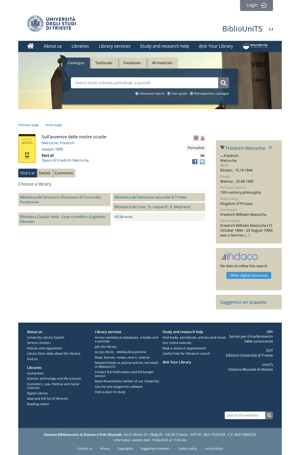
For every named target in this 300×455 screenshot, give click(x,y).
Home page (53, 125)
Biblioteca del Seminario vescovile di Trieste (150, 197)
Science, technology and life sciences (54, 378)
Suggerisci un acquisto (243, 302)
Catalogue (76, 62)
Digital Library (37, 393)
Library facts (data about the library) (53, 353)
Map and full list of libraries (47, 398)
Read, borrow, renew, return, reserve (122, 357)
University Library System (45, 337)
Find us (32, 359)
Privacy (105, 448)
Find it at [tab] (27, 173)
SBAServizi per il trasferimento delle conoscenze (251, 336)
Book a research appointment (184, 348)
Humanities (35, 373)
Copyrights (125, 448)
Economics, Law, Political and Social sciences (53, 386)
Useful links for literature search (186, 353)
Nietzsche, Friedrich (58, 143)
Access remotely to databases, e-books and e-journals (126, 339)
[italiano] (271, 29)
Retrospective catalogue (211, 93)
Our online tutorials (177, 343)
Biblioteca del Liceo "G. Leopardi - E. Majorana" (152, 206)
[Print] (202, 155)
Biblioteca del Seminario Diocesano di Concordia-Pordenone (60, 199)
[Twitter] (202, 161)
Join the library (106, 347)
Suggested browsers (155, 448)
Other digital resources (249, 275)
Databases (132, 62)
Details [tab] (45, 173)
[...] (247, 235)
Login (252, 5)
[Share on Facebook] (194, 161)
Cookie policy (187, 448)
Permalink (196, 147)
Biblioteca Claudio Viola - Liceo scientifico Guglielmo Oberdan (62, 219)
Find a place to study (110, 392)
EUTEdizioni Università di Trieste (249, 353)
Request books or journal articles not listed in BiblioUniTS (126, 365)
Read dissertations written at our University (127, 381)
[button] (196, 138)
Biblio (242, 28)
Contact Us (85, 448)
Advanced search (152, 93)
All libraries (123, 216)
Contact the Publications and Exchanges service (124, 374)
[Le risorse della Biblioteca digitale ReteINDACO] (239, 258)
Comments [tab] (64, 173)
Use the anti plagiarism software (119, 387)
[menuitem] (30, 46)
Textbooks (103, 62)
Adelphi (48, 149)
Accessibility (214, 448)
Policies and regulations (44, 348)
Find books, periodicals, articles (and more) (194, 337)
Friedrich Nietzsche (246, 148)
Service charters (39, 343)
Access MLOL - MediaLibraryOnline (120, 352)
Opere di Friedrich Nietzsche (65, 160)
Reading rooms (38, 404)
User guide (179, 93)
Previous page (28, 125)
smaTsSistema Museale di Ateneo (250, 367)
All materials (162, 62)
